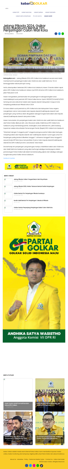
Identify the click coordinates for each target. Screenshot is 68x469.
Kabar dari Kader (59, 459)
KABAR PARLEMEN (50, 12)
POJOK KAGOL (37, 16)
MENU (6, 8)
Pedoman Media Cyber (36, 459)
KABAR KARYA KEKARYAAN (23, 16)
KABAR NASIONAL (27, 12)
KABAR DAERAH (38, 12)
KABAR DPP (16, 12)
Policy (26, 459)
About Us (13, 459)
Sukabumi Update (9, 158)
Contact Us (49, 459)
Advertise (20, 459)
